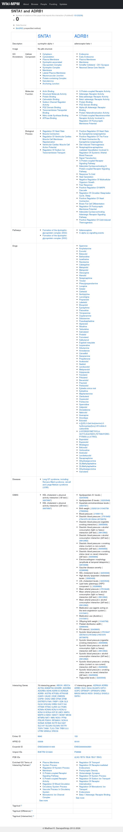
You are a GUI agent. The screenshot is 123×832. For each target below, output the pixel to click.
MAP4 (66, 712)
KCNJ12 (62, 709)
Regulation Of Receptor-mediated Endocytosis (93, 766)
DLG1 (83, 688)
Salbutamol (84, 339)
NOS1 (58, 717)
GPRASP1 (85, 690)
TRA (57, 728)
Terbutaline (84, 329)
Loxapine (83, 286)
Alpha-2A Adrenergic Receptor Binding (92, 108)
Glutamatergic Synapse (89, 773)
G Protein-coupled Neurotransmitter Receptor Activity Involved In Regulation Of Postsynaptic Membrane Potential (94, 119)
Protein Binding (49, 96)
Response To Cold (87, 174)
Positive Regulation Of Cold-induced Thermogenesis (95, 221)
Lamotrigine (84, 296)
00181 (77, 741)
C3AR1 (41, 696)
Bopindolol (83, 439)
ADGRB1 (58, 688)
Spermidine (84, 404)
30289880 (97, 586)
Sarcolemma (48, 80)
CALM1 (48, 696)
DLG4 (89, 688)
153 (76, 736)
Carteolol (83, 291)
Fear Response (85, 184)
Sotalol (82, 288)
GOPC (77, 690)
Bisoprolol (83, 304)
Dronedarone (84, 409)
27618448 (104, 589)
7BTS (82, 757)
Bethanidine (84, 256)
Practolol (83, 382)
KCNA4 (41, 709)
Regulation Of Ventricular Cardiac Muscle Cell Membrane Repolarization (57, 139)
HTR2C (48, 706)
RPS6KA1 (56, 720)
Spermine (83, 245)
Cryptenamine (85, 315)
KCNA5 (48, 709)
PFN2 (64, 717)
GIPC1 (103, 688)
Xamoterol (83, 471)
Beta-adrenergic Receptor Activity (93, 96)
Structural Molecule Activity (55, 93)
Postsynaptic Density (88, 770)
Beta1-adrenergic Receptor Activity (94, 99)
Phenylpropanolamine (88, 283)
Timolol (82, 280)
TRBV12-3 (64, 728)
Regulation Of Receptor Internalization (89, 782)
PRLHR (41, 720)
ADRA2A (64, 690)
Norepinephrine (85, 278)
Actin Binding (48, 91)
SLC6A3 (56, 725)
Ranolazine (84, 261)
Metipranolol (84, 369)
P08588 (77, 751)
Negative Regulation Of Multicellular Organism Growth (94, 181)
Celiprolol (83, 407)
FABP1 (56, 701)
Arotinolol (83, 452)
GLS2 (40, 704)
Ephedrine (83, 390)
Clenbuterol (84, 396)
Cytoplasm (47, 54)
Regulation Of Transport (89, 762)
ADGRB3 (42, 690)
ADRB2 (105, 685)
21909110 (98, 513)
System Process (50, 765)
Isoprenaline (84, 345)
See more (43, 800)
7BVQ (98, 757)
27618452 (106, 516)
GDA (61, 701)
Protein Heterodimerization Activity (94, 112)
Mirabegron (84, 444)
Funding (53, 4)
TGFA (40, 728)
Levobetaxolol (85, 455)
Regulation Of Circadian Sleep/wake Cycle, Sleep (94, 194)
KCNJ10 (55, 709)
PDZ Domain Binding (52, 107)
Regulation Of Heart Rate (53, 131)
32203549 (83, 497)
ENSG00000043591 (83, 746)
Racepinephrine (86, 458)
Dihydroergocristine (87, 468)
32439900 (95, 629)
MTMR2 (41, 717)
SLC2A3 (48, 725)
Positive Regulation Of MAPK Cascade (92, 189)
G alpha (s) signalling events (91, 232)
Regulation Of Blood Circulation (56, 783)
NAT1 (47, 717)
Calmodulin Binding (51, 99)
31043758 (104, 508)
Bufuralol (83, 420)
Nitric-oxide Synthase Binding (55, 115)
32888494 (83, 626)
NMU (53, 717)
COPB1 (41, 698)
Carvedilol (83, 353)
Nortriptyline (84, 294)
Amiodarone (84, 350)
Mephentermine (86, 393)
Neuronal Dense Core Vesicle (92, 67)
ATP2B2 (55, 693)
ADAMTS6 (49, 688)
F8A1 (49, 701)
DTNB (64, 698)
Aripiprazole (84, 372)
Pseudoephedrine (86, 321)
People (43, 4)
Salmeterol (83, 331)
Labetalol (83, 302)
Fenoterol (83, 374)
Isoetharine (84, 259)
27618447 (105, 632)
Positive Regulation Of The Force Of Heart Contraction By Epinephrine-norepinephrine (93, 139)
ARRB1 (77, 688)
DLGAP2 (96, 688)
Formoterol (83, 337)
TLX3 (52, 728)
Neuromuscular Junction (53, 75)
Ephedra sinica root (87, 388)
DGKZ (47, 698)
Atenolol (82, 275)
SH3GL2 (97, 693)
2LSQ (76, 757)
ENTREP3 (42, 701)
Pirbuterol (83, 377)
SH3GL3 (105, 693)
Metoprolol (83, 267)
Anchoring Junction (51, 83)
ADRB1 (81, 36)
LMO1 (60, 712)
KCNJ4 (48, 712)
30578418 (83, 634)
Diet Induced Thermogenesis (91, 144)
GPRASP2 (95, 690)
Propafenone (84, 358)
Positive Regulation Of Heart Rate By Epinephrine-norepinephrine (94, 132)
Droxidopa (83, 417)
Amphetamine (85, 248)
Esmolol (82, 251)
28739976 (101, 519)
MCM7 (62, 714)
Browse (34, 4)
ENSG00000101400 (46, 746)
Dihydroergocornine (87, 460)
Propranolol (84, 299)
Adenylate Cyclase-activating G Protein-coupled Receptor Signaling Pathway (94, 169)
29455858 (103, 524)
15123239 (78, 15)
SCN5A (48, 722)
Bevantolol (83, 380)
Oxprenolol (83, 399)
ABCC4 (67, 685)
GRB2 (54, 704)
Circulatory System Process (55, 786)
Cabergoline (84, 264)
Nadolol (82, 364)
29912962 (102, 532)
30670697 (47, 500)
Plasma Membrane (51, 59)
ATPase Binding (50, 118)
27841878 (83, 519)
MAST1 (55, 714)
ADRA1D (56, 690)
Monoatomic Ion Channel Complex (53, 796)
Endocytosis (84, 791)
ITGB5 (63, 706)
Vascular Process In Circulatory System (56, 790)
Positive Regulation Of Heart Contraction (91, 199)
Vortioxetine (84, 450)
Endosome (83, 54)
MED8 (68, 714)
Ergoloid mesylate (87, 342)
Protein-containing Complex (54, 78)
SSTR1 (64, 725)
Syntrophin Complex (51, 67)
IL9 (59, 706)
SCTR (54, 722)
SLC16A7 (62, 722)
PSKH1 (48, 720)
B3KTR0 (41, 751)
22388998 (83, 570)
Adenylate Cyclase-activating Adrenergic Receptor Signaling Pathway (92, 214)
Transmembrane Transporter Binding (55, 111)
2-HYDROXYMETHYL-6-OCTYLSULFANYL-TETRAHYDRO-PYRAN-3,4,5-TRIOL (94, 434)
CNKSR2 (61, 696)
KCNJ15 (41, 712)
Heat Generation (86, 176)
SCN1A (64, 720)
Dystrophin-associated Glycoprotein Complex (52, 63)
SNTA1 (44, 36)
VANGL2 (47, 731)
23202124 (95, 508)
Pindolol (82, 334)
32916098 (83, 564)
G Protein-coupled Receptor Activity (94, 91)
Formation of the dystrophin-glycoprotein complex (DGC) (55, 231)
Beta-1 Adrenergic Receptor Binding (94, 794)
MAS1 (49, 714)
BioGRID (19, 28)
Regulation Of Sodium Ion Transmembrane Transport (54, 151)
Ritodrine (83, 326)
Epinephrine (84, 307)
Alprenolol (83, 323)
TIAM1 (46, 728)
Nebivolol (83, 412)
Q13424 (49, 751)
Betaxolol (83, 253)
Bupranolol (83, 442)
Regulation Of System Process (56, 767)
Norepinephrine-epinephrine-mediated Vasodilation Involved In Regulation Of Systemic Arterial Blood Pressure (93, 151)
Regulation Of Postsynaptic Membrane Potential (91, 207)
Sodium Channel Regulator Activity (54, 103)
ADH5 (48, 690)
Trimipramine (84, 313)
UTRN (40, 731)
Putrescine (83, 401)
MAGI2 (77, 693)
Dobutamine (84, 318)
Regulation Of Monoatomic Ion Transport (92, 788)
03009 (40, 741)
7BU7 (93, 757)
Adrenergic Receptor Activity (91, 93)
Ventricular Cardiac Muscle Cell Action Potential (56, 146)
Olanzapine (84, 272)
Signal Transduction (87, 158)
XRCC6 (55, 731)
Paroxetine (83, 310)
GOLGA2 (47, 704)
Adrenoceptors (85, 230)
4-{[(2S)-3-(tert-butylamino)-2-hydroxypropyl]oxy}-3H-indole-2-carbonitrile (93, 426)
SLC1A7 (41, 725)
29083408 (90, 578)
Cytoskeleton (48, 56)
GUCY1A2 (62, 704)
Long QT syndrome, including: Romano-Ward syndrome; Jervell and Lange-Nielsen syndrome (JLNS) (57, 483)
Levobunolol (84, 366)
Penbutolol (83, 385)
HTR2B (41, 706)
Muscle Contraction (51, 133)
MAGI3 (84, 693)
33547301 (83, 505)
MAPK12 (42, 714)
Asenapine (83, 415)
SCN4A (41, 722)
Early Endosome (86, 56)
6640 (40, 736)
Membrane (47, 70)
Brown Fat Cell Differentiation (91, 203)
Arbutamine (84, 347)
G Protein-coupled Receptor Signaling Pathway (91, 162)
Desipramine (84, 356)
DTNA (58, 698)
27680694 (83, 511)
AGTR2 (48, 693)
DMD (53, 698)
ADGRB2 (67, 688)
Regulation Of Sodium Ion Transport (94, 778)
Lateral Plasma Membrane (54, 72)
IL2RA (54, 706)
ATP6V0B (64, 693)
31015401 (83, 613)
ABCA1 (60, 685)
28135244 (92, 519)
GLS (66, 701)
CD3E (54, 696)
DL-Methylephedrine (87, 463)
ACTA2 (41, 688)
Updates (63, 4)
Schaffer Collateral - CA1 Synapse (94, 64)
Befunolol (83, 447)
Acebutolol (83, 361)
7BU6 (88, 757)
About (26, 4)
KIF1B (55, 712)
